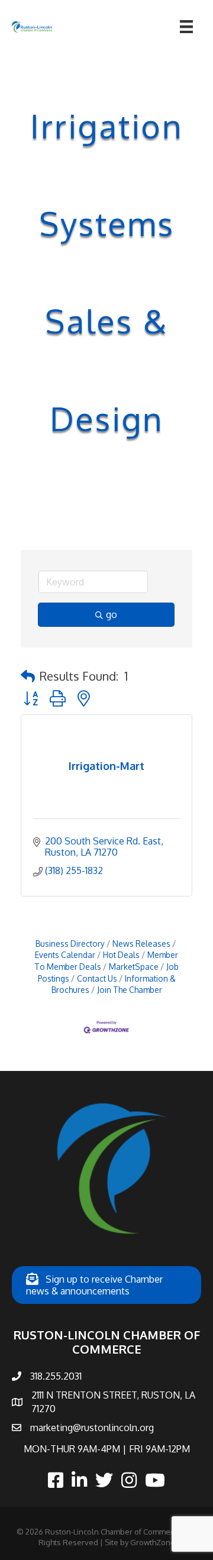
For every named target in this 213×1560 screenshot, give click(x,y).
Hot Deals (121, 955)
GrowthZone (152, 1542)
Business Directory (70, 943)
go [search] (111, 614)
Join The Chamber (129, 990)
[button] (28, 676)
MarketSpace (134, 967)
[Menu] (186, 26)
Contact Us (97, 978)
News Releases (141, 943)
